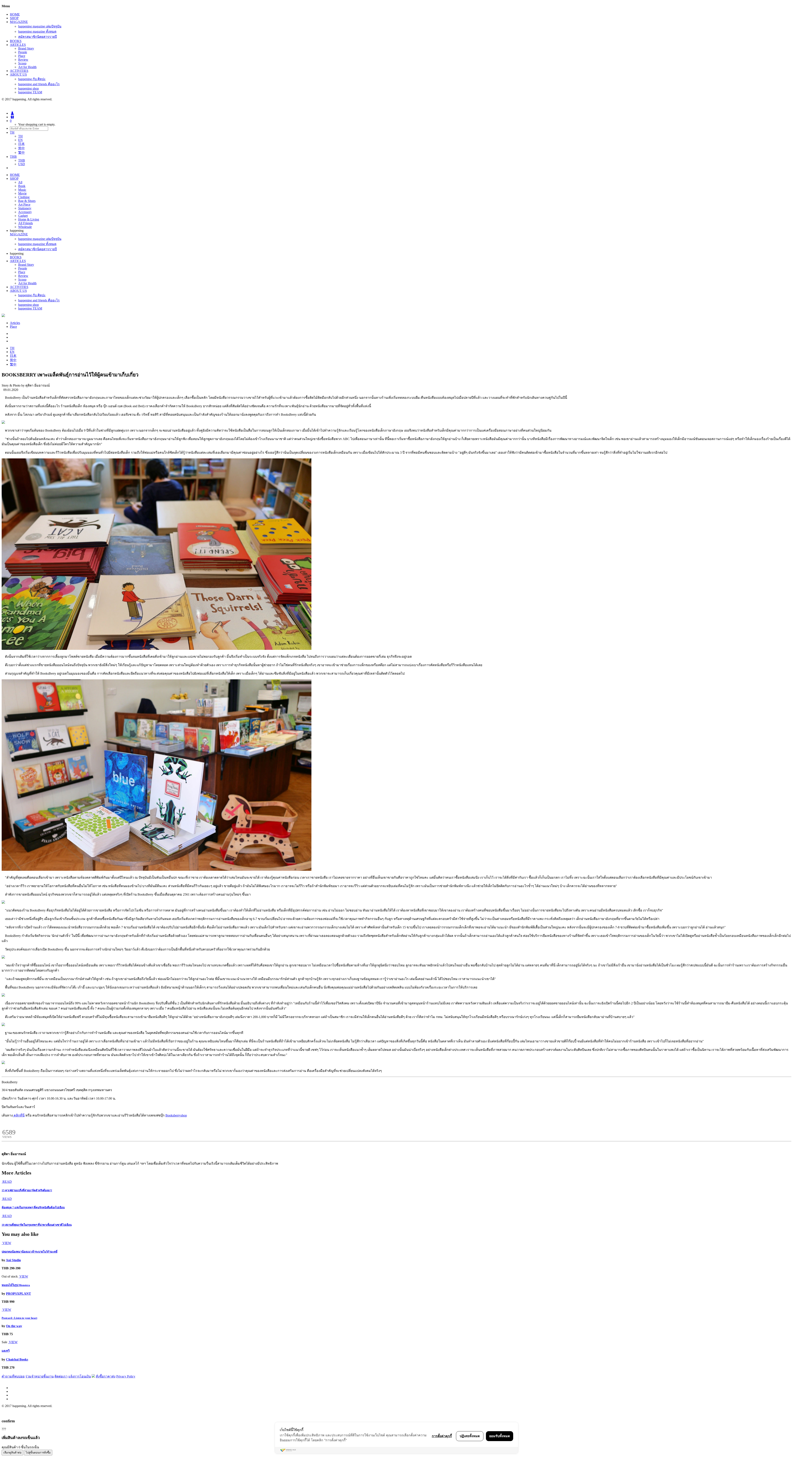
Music (22, 189)
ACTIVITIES (19, 70)
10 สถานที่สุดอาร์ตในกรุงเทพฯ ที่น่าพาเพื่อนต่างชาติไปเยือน (37, 1224)
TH (20, 136)
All (20, 182)
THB (21, 160)
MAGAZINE (19, 22)
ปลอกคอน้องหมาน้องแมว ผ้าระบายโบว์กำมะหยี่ (29, 1251)
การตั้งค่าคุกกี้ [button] (442, 1436)
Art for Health (27, 67)
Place (21, 56)
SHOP (14, 18)
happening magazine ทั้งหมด (37, 31)
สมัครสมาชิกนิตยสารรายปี (37, 36)
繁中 (21, 152)
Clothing (24, 197)
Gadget (23, 215)
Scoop (22, 63)
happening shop (28, 88)
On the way (14, 1326)
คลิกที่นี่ (19, 1115)
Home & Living (28, 219)
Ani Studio (13, 1260)
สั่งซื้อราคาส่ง (105, 1376)
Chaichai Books (17, 1359)
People (22, 52)
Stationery (24, 208)
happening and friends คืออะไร (39, 84)
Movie (22, 193)
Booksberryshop (176, 1115)
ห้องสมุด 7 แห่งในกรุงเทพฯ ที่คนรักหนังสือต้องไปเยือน (33, 1207)
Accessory (25, 212)
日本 (21, 144)
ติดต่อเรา (61, 1376)
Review (23, 59)
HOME (15, 14)
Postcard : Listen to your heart (19, 1317)
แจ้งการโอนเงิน (79, 1376)
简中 (21, 148)
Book (21, 186)
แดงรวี (5, 1350)
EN (20, 140)
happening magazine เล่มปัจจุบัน (39, 26)
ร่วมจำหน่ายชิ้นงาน (39, 1376)
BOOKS (15, 41)
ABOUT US (18, 74)
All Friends (25, 223)
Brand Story (26, 48)
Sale (4, 1342)
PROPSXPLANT (18, 1293)
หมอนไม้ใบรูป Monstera (16, 1285)
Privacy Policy (125, 1376)
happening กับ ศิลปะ (32, 79)
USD (21, 164)
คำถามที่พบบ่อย (13, 1376)
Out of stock (10, 1276)
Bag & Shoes (27, 201)
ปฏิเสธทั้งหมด (470, 1436)
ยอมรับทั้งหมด (499, 1436)
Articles (15, 323)
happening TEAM (30, 92)
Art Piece (24, 204)
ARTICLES (18, 44)
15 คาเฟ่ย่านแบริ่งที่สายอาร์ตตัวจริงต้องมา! (27, 1190)
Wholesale (25, 227)
